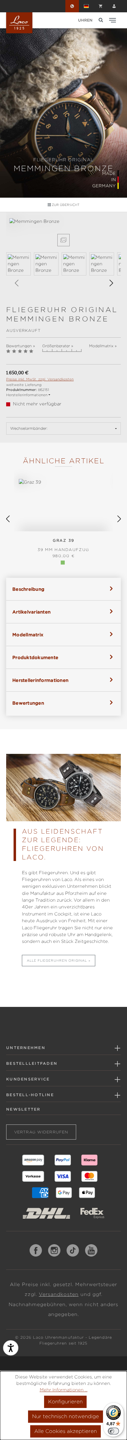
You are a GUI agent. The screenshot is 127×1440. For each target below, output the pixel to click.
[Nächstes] (111, 283)
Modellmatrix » (103, 346)
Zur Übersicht (65, 205)
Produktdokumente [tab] (35, 657)
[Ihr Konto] (114, 6)
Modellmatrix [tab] (27, 634)
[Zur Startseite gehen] (19, 22)
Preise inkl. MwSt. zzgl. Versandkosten (40, 379)
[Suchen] (101, 20)
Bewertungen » (20, 346)
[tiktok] (73, 1250)
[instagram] (54, 1250)
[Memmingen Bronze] (63, 221)
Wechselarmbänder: (28, 428)
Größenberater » (57, 346)
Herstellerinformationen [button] (26, 395)
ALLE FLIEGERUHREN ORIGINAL (57, 960)
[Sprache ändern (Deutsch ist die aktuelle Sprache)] (86, 6)
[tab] (63, 589)
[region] (63, 256)
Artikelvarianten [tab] (31, 611)
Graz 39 (63, 545)
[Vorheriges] (16, 283)
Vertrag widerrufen (41, 1132)
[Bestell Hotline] (72, 6)
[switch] (113, 1431)
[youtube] (91, 1250)
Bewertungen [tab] (28, 703)
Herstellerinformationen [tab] (40, 680)
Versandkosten (59, 1294)
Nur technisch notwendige (65, 1416)
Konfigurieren (65, 1402)
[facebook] (36, 1250)
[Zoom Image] (63, 240)
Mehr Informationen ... (64, 1389)
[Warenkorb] (100, 6)
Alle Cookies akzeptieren (65, 1431)
